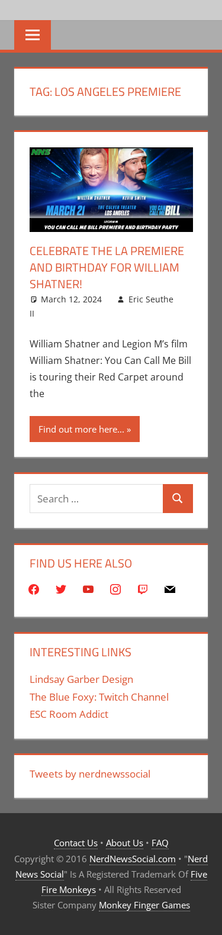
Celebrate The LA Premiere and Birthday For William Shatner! (107, 267)
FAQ (160, 843)
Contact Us (76, 843)
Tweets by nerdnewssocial (90, 774)
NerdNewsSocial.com (132, 859)
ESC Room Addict (69, 714)
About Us (124, 843)
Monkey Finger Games (144, 905)
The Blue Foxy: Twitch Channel (99, 697)
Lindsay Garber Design (81, 679)
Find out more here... (81, 429)
